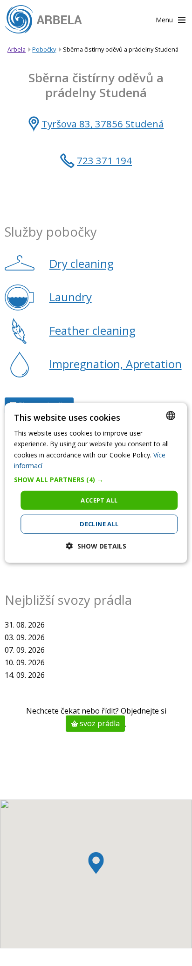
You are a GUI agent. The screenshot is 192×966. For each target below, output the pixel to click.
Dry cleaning (81, 263)
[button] (96, 480)
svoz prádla (99, 724)
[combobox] (171, 415)
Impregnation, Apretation (115, 363)
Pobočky (44, 49)
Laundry (70, 296)
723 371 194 (104, 160)
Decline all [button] (99, 524)
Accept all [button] (99, 500)
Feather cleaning (92, 330)
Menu (165, 19)
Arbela (16, 49)
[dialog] (96, 483)
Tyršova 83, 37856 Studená (102, 123)
